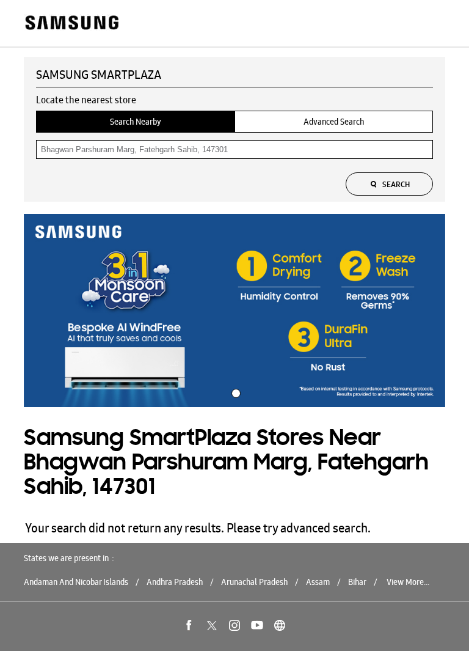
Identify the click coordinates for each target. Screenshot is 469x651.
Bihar (357, 582)
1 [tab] (234, 392)
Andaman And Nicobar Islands (76, 582)
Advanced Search (334, 121)
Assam (318, 582)
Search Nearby (135, 121)
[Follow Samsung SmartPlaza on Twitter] (211, 625)
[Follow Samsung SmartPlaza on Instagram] (234, 625)
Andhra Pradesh (175, 582)
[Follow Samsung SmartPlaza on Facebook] (189, 625)
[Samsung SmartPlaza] (71, 23)
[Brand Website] (279, 625)
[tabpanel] (234, 310)
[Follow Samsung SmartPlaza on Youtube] (257, 625)
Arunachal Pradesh (254, 582)
